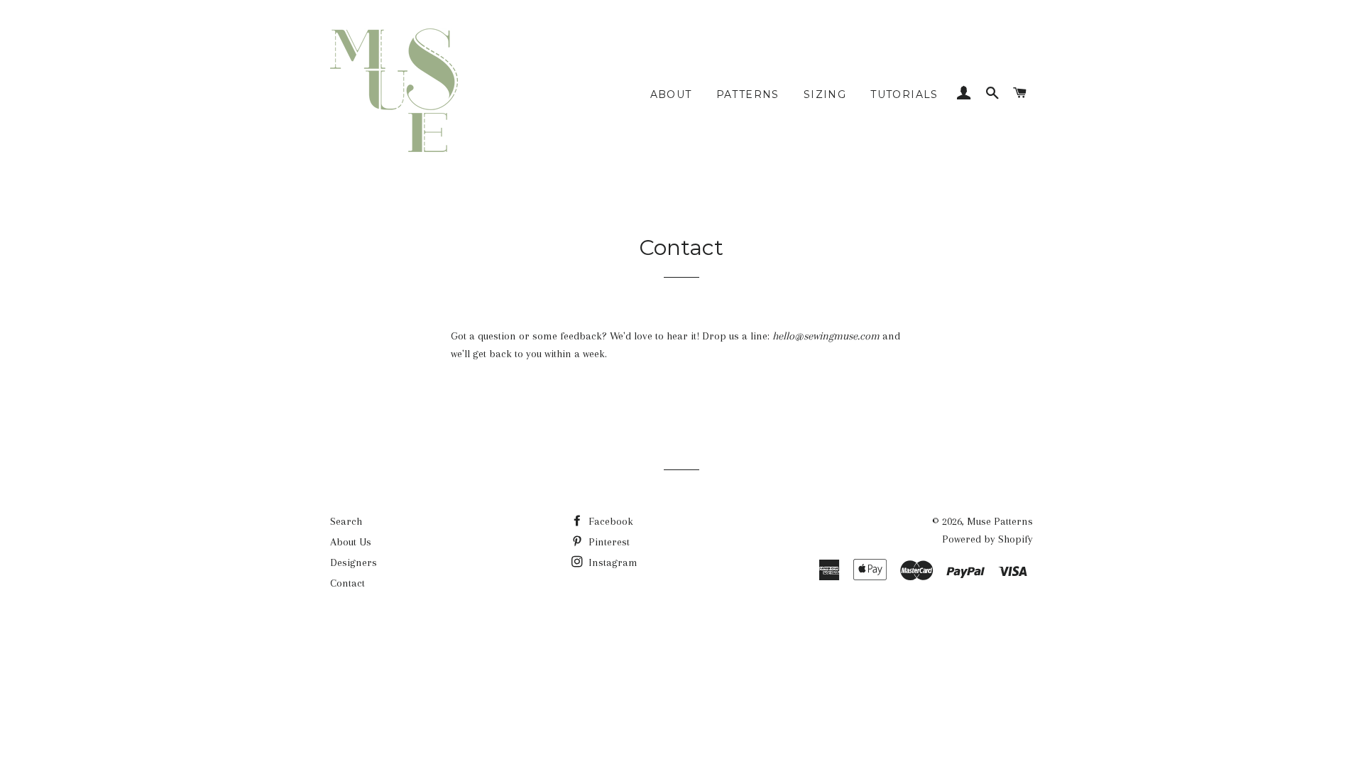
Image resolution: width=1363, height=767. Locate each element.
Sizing (825, 94)
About (671, 94)
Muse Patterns (1000, 521)
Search (346, 521)
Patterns (747, 94)
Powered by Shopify (987, 539)
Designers (353, 562)
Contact (347, 583)
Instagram (611, 562)
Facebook (609, 521)
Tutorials (904, 94)
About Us (350, 541)
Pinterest (608, 541)
